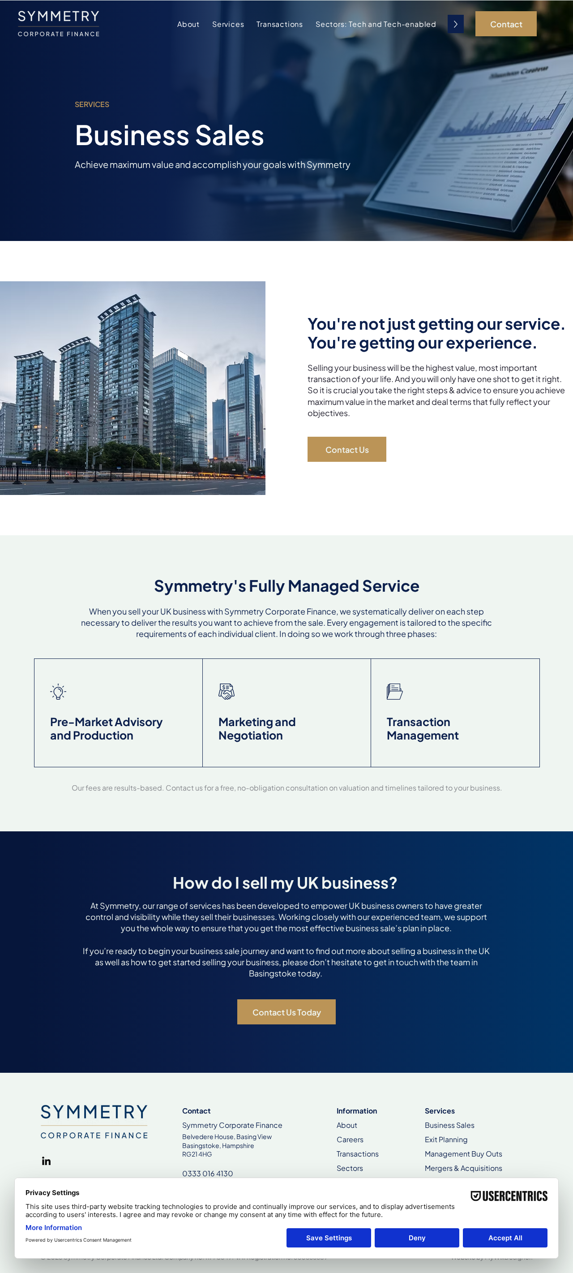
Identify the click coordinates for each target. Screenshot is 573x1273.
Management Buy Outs (463, 1153)
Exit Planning (446, 1139)
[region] (118, 712)
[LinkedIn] (46, 1161)
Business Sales (450, 1125)
